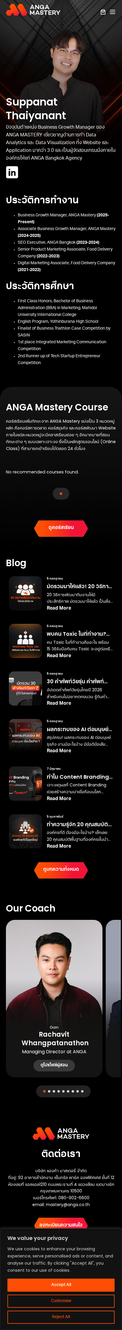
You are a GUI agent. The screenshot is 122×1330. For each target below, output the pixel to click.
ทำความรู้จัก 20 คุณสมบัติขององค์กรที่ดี (77, 828)
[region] (61, 1279)
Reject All (61, 1317)
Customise (61, 1301)
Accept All (61, 1285)
